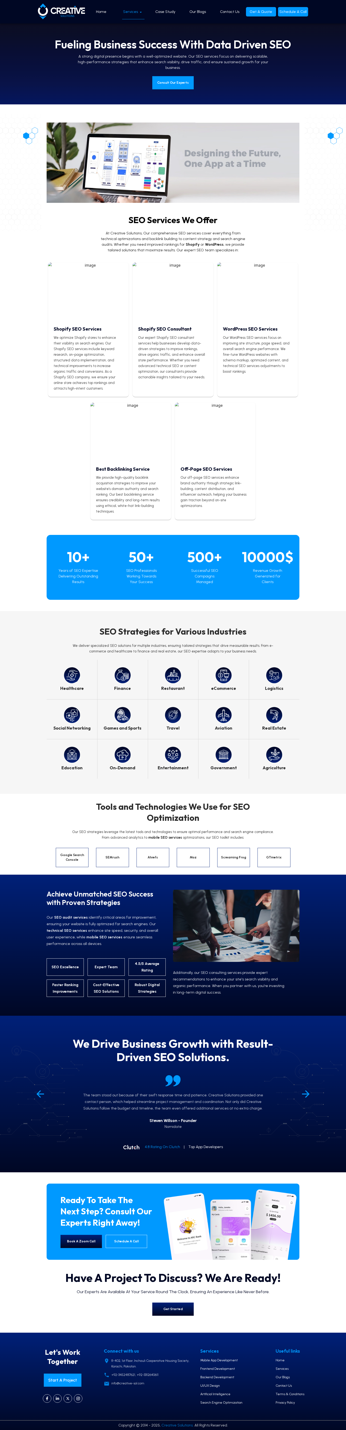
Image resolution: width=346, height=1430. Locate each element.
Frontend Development (217, 1369)
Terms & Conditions (290, 1394)
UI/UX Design (210, 1386)
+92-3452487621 (123, 1375)
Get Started (173, 1309)
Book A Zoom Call (81, 1241)
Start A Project (62, 1380)
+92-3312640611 (147, 1375)
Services (130, 11)
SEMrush (112, 857)
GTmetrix (274, 857)
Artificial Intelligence (215, 1394)
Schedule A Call (126, 1241)
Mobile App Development (219, 1360)
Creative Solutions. (177, 1425)
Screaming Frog (233, 857)
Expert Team (106, 967)
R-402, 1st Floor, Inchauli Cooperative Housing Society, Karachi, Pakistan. (150, 1363)
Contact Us (229, 11)
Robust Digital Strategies (147, 988)
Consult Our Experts (173, 83)
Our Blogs (197, 11)
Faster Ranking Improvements (65, 988)
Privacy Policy (285, 1403)
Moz (193, 857)
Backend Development (217, 1377)
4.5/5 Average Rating (147, 966)
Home (101, 11)
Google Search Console (72, 857)
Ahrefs (153, 857)
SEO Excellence (65, 967)
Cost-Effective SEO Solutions (106, 988)
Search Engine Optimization (221, 1403)
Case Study (165, 11)
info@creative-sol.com (127, 1383)
